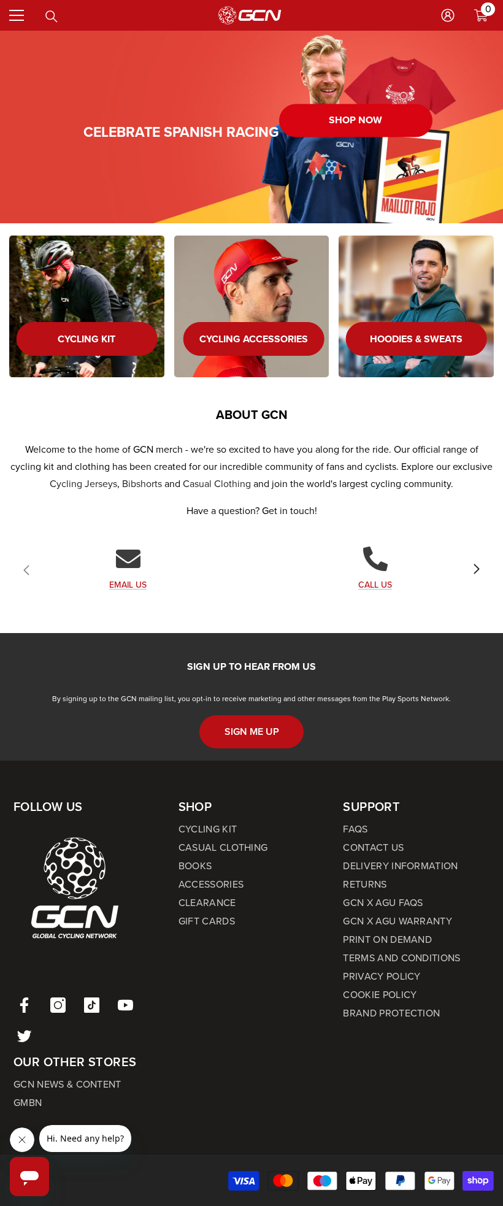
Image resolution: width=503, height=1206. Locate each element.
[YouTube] (125, 1005)
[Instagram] (58, 1005)
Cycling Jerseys (83, 484)
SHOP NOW (355, 120)
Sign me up (252, 731)
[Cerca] (51, 16)
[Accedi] (448, 15)
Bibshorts (142, 484)
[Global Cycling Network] (251, 306)
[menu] (16, 15)
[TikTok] (91, 1005)
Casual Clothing (217, 484)
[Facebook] (24, 1005)
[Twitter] (24, 1036)
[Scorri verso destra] (476, 570)
